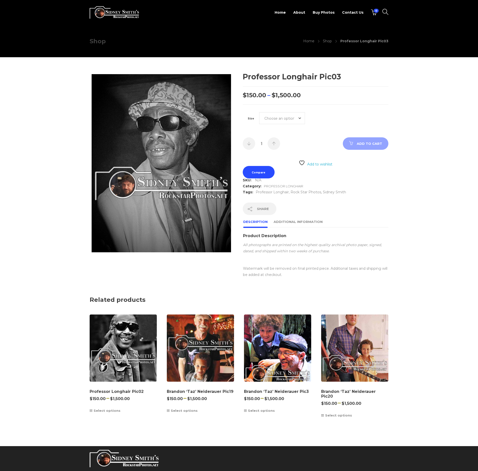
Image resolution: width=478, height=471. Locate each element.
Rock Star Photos (306, 192)
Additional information (298, 222)
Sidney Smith (334, 192)
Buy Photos (324, 12)
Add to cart (369, 144)
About (299, 12)
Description (255, 222)
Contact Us (352, 12)
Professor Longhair (283, 186)
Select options (107, 411)
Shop (327, 41)
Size (251, 118)
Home (280, 12)
